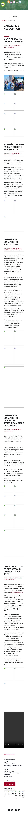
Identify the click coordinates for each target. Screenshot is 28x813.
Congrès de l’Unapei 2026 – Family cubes (11, 242)
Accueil (4, 20)
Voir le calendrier (8, 776)
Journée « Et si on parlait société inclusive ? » (14, 147)
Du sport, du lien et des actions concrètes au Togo (13, 570)
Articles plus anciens (9, 754)
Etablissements (18, 250)
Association (11, 47)
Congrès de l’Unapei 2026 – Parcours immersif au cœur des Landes (14, 420)
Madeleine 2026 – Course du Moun (13, 40)
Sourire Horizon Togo (17, 592)
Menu (15, 16)
